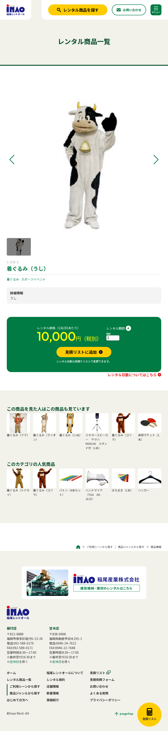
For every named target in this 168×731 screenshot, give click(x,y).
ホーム (11, 673)
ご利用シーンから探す (100, 547)
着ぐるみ (13, 279)
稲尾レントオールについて (65, 673)
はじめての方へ (17, 700)
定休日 (14, 661)
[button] (12, 159)
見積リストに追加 (81, 352)
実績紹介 (53, 700)
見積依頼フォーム (102, 679)
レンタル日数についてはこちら (132, 374)
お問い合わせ (99, 686)
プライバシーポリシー (105, 700)
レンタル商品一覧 (19, 679)
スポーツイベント (33, 279)
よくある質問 (99, 693)
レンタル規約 (56, 679)
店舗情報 (53, 686)
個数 (108, 333)
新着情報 (53, 693)
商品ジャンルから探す (131, 547)
